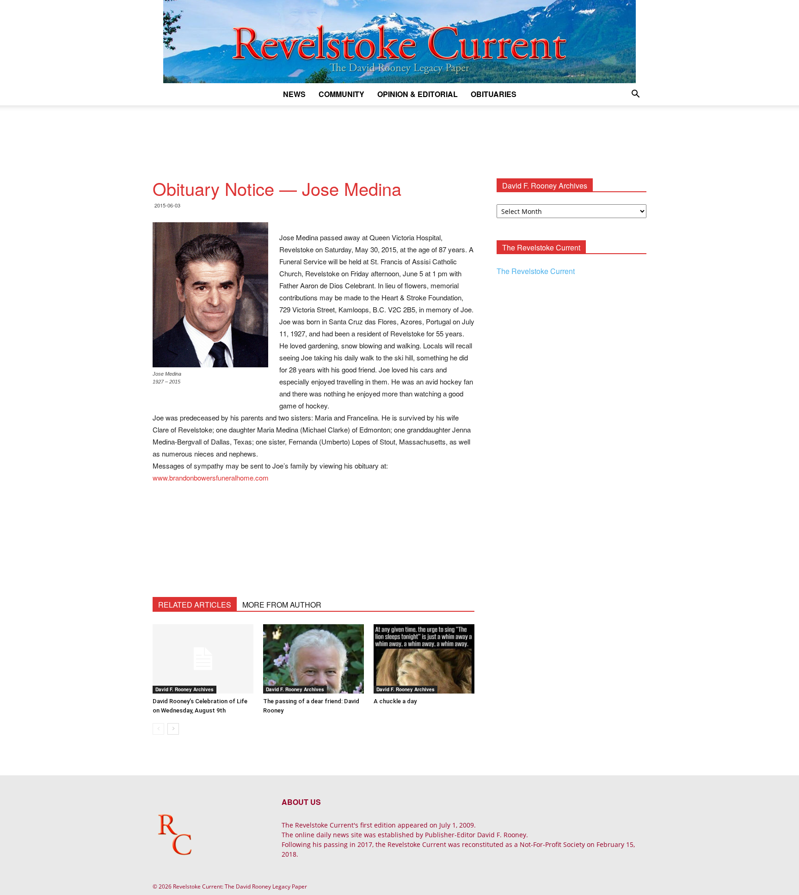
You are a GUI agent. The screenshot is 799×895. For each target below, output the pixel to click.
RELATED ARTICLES (194, 604)
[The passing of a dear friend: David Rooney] (313, 659)
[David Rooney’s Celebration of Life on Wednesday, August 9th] (203, 659)
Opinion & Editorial (417, 94)
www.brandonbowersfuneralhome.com (211, 477)
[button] (635, 95)
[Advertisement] (399, 137)
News (294, 94)
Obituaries (493, 94)
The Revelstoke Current (536, 271)
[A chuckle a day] (424, 659)
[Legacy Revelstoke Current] (399, 41)
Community (341, 94)
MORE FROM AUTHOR (281, 604)
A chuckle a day (395, 701)
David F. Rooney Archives (184, 689)
